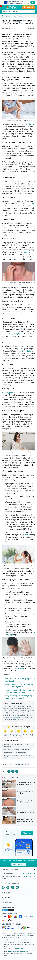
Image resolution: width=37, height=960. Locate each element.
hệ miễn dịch (29, 124)
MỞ (33, 2)
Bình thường (18, 734)
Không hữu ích (11, 734)
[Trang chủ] (2, 16)
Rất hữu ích (32, 734)
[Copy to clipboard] (16, 771)
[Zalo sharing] (13, 771)
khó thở (27, 535)
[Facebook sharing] (9, 771)
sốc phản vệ (25, 252)
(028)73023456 (18, 949)
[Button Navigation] (3, 7)
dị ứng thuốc (26, 351)
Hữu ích (25, 734)
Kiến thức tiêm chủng (11, 16)
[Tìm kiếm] (33, 11)
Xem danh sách (18, 864)
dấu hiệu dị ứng (18, 668)
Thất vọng (5, 734)
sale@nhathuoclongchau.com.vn (18, 951)
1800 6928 (16, 717)
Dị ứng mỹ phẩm (8, 393)
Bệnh (20, 16)
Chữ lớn (31, 28)
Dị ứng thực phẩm (15, 334)
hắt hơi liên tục (28, 203)
